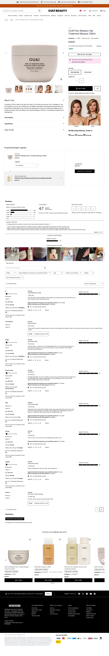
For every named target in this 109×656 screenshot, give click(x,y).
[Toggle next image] (63, 53)
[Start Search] (39, 10)
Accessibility (71, 615)
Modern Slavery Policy (74, 613)
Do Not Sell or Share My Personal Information (13, 623)
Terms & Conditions (73, 608)
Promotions (89, 610)
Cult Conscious (54, 613)
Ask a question (95, 38)
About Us (52, 608)
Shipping (34, 612)
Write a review (86, 38)
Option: (71, 68)
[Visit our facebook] (79, 594)
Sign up (48, 593)
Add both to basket (84, 171)
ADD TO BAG (18, 580)
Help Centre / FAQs (37, 610)
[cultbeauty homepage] (58, 10)
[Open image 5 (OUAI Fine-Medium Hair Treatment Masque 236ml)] (49, 89)
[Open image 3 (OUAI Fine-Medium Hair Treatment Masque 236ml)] (29, 89)
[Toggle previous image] (6, 53)
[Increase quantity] (81, 80)
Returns (34, 613)
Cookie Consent (9, 620)
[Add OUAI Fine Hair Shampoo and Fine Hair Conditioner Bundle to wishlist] (90, 540)
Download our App (55, 610)
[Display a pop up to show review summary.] (48, 572)
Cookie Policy (72, 612)
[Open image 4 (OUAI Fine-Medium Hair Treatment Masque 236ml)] (39, 89)
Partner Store (89, 617)
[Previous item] (6, 560)
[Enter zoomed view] (61, 79)
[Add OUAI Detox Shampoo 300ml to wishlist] (60, 540)
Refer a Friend (90, 615)
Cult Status (89, 608)
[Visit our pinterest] (95, 594)
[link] (93, 10)
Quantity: (71, 76)
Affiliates (88, 612)
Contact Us (34, 608)
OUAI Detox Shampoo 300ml (42, 567)
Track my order (36, 615)
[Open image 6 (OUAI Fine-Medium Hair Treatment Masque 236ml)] (59, 89)
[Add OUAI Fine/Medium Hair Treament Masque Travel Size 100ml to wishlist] (30, 540)
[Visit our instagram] (87, 594)
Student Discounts (91, 613)
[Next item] (103, 560)
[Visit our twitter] (83, 594)
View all (99, 46)
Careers (52, 612)
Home (6, 19)
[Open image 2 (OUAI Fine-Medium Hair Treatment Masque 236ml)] (19, 89)
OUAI (11, 19)
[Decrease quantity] (70, 80)
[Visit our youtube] (91, 594)
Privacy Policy (72, 610)
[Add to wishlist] (98, 88)
